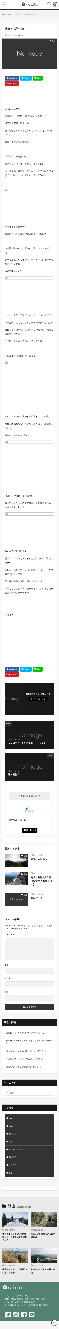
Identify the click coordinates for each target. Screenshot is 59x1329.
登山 (17, 14)
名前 (6, 965)
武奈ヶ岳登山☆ (30, 14)
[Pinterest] (12, 83)
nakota (11, 1118)
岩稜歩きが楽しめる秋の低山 (43, 1271)
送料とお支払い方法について (15, 1299)
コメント (9, 934)
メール (7, 978)
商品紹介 (12, 1157)
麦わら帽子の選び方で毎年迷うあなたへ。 (24, 1067)
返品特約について (37, 1299)
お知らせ (12, 1134)
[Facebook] (12, 78)
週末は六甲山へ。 (40, 859)
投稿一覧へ (29, 830)
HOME (8, 14)
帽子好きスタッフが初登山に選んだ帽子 (14, 1271)
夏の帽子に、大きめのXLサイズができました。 (26, 1032)
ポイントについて (11, 1302)
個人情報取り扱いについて (14, 1305)
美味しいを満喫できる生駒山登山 (43, 1235)
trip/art (11, 1126)
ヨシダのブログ (15, 1149)
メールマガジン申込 (21, 1296)
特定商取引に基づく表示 (38, 1305)
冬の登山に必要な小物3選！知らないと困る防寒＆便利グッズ (15, 1236)
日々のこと (13, 1165)
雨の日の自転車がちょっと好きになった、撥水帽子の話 (29, 1042)
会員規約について (29, 1302)
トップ (7, 1296)
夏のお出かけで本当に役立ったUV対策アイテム (26, 1051)
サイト (7, 992)
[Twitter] (26, 78)
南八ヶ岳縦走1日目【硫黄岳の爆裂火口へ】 (41, 881)
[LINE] (38, 78)
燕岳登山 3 (36, 898)
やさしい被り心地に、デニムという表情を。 (25, 1059)
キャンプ (12, 1141)
